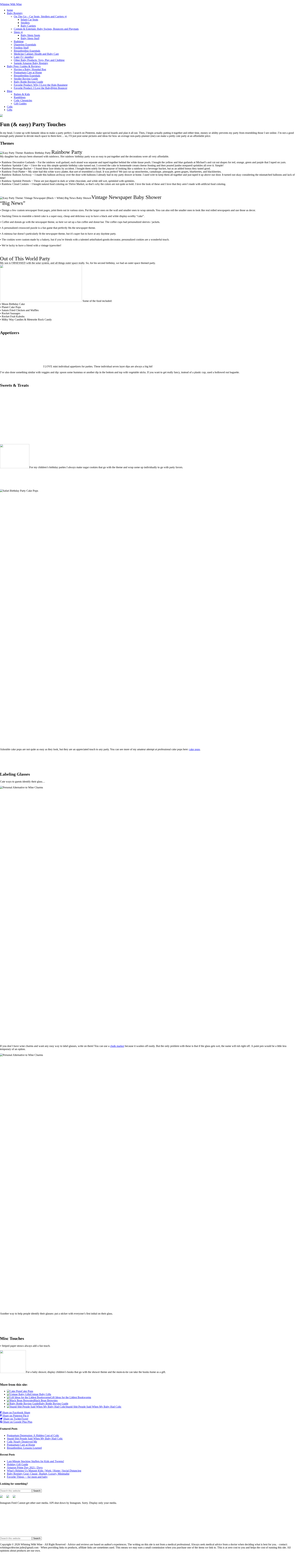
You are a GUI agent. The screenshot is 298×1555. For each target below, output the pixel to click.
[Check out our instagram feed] (15, 1498)
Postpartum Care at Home (21, 1444)
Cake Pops (27, 1391)
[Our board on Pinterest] (9, 1498)
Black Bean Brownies (46, 1400)
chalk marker (117, 1046)
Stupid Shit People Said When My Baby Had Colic (93, 1406)
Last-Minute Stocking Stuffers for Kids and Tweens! (35, 1461)
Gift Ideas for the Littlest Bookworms (70, 1397)
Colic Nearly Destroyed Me (22, 1441)
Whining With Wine (11, 4)
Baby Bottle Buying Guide (53, 1403)
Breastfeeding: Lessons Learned (24, 1447)
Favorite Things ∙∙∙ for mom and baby (27, 1476)
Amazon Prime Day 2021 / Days (25, 1467)
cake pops (194, 749)
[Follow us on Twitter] (3, 1498)
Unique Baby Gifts (40, 1394)
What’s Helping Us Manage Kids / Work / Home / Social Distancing (44, 1470)
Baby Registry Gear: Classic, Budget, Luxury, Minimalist (38, 1473)
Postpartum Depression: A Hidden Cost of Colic (33, 1435)
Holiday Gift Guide (17, 1464)
